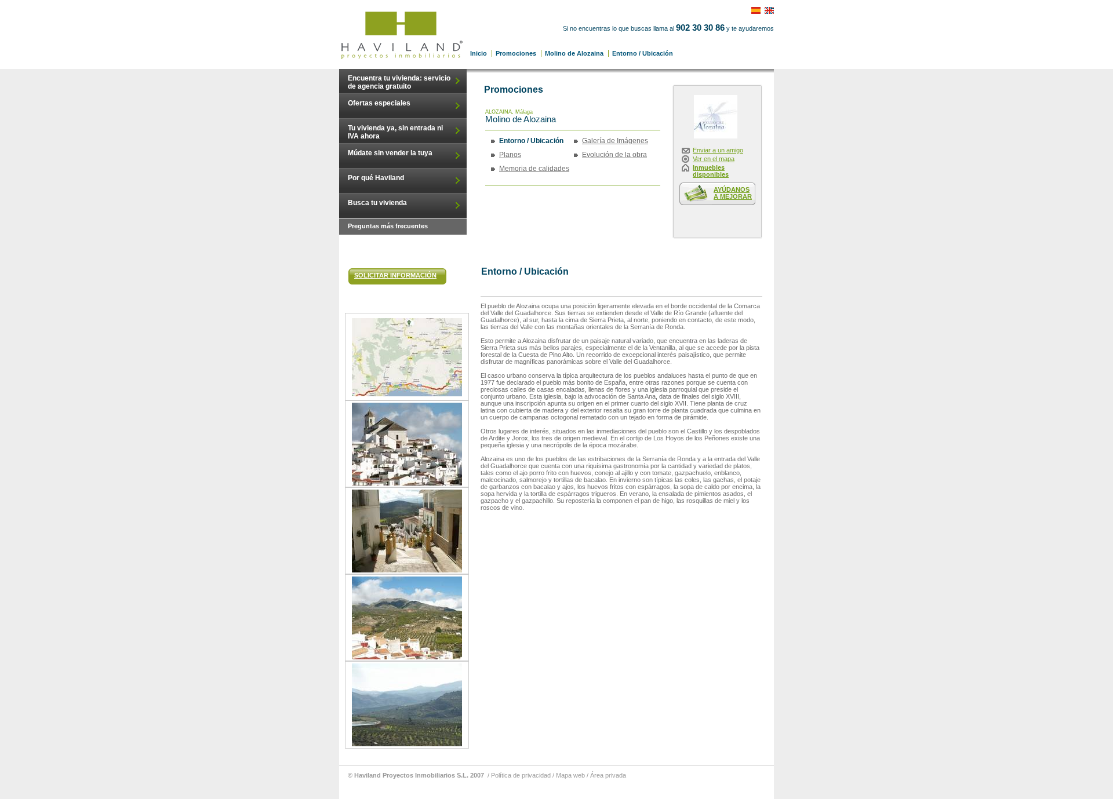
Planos (510, 155)
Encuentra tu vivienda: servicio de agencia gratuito (399, 82)
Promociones (516, 53)
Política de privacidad (521, 775)
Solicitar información (395, 275)
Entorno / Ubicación (403, 34)
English (772, 7)
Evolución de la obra (614, 155)
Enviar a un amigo (718, 150)
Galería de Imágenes (615, 141)
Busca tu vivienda (377, 203)
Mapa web (570, 775)
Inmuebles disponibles (711, 171)
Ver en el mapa (713, 158)
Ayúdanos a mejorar (733, 193)
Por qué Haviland (376, 178)
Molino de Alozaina (574, 53)
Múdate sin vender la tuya (390, 153)
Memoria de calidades (534, 169)
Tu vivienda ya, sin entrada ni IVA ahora (395, 132)
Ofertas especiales (379, 103)
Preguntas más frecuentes (388, 225)
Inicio (478, 53)
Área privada (608, 775)
